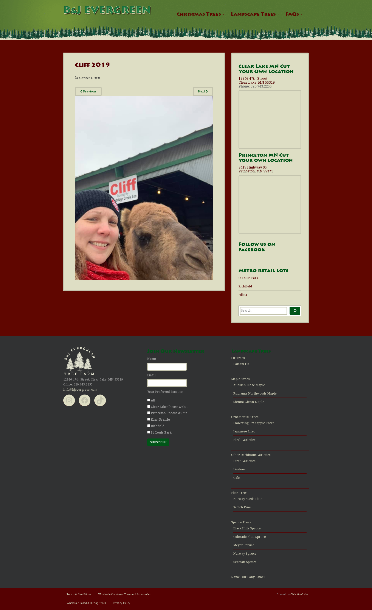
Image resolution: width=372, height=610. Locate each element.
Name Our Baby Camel (248, 577)
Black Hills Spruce (247, 528)
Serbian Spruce (245, 562)
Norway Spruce (244, 553)
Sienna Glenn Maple (248, 402)
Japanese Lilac (244, 431)
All (153, 400)
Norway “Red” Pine (247, 499)
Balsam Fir (241, 364)
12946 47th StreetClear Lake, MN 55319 (257, 80)
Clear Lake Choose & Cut (169, 407)
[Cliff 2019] (144, 188)
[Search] (295, 311)
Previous (89, 91)
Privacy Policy (121, 603)
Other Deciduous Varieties (251, 455)
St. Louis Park (161, 432)
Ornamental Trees (245, 417)
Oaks (236, 477)
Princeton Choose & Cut (169, 413)
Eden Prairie (160, 419)
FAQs (292, 14)
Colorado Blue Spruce (249, 536)
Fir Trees (238, 358)
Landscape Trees (254, 14)
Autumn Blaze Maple (249, 385)
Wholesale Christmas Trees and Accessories (124, 594)
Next (202, 91)
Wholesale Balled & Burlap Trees (86, 603)
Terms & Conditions (79, 594)
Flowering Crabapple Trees (253, 423)
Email (151, 375)
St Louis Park (248, 278)
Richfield (245, 286)
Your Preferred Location (165, 391)
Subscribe (158, 442)
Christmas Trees (199, 14)
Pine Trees (239, 493)
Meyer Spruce (243, 545)
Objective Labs (299, 594)
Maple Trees (240, 379)
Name (151, 358)
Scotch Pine (242, 507)
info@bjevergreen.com (80, 389)
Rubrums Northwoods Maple (255, 393)
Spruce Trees (241, 522)
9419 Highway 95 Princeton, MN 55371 (256, 169)
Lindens (239, 469)
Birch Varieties (244, 440)
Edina (243, 294)
